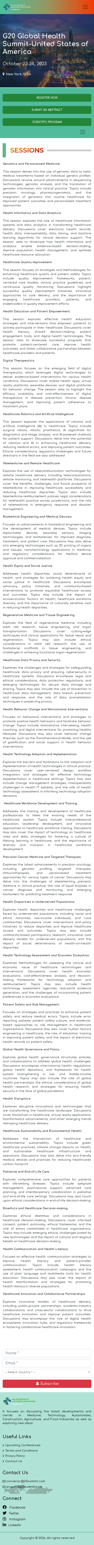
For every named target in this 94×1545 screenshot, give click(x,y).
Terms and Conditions (21, 1450)
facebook (17, 1507)
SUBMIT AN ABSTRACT (47, 109)
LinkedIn (14, 1525)
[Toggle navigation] (85, 7)
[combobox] (47, 1373)
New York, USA (18, 74)
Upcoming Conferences (22, 1445)
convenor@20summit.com (25, 1481)
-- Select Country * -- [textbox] (20, 1372)
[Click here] (17, 7)
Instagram (17, 1519)
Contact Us (13, 1461)
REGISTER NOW (47, 97)
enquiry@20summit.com (24, 1486)
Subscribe (49, 1384)
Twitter (14, 1513)
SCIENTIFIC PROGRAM (47, 122)
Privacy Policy (15, 1455)
